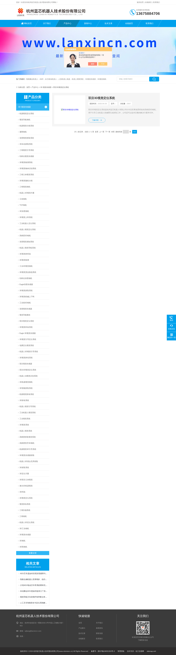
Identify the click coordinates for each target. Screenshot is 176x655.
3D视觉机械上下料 (27, 297)
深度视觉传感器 (26, 309)
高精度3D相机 (25, 236)
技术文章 (108, 23)
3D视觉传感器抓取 (27, 455)
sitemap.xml (151, 651)
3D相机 (22, 541)
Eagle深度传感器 (26, 284)
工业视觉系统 (25, 419)
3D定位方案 (24, 474)
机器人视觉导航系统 (28, 248)
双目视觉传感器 (26, 364)
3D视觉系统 (24, 425)
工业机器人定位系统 (28, 223)
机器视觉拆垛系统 (27, 394)
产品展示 (82, 628)
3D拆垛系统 (24, 400)
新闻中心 (88, 23)
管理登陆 (121, 651)
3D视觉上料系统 (26, 217)
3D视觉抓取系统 (26, 290)
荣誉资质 (99, 633)
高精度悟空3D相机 (27, 443)
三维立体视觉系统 (27, 175)
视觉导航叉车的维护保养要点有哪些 (34, 597)
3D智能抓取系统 (26, 388)
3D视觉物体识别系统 (28, 168)
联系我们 (156, 2)
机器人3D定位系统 (27, 522)
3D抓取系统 (24, 467)
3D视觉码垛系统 (26, 327)
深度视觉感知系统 (27, 242)
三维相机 (23, 516)
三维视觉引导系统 (27, 150)
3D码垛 (22, 492)
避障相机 (23, 132)
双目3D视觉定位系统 (28, 370)
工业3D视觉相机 (26, 266)
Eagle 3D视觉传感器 (28, 333)
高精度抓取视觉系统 (28, 437)
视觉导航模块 (25, 315)
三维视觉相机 (25, 187)
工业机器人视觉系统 (28, 412)
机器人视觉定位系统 (28, 229)
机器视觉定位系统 (27, 113)
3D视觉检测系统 (26, 162)
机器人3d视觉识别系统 (29, 376)
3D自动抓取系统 (26, 144)
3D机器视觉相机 (26, 382)
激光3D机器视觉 (26, 486)
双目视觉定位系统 (27, 321)
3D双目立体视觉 (26, 480)
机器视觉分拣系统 (27, 126)
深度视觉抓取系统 (27, 138)
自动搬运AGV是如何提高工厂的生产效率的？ (34, 591)
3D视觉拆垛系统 (26, 358)
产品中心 (67, 23)
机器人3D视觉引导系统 (29, 351)
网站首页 (28, 23)
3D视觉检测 (24, 260)
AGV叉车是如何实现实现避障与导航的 (34, 573)
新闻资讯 (99, 628)
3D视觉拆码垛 (25, 254)
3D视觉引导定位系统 (28, 339)
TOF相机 (23, 205)
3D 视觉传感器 (45, 87)
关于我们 (47, 23)
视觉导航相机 (25, 120)
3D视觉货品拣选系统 (28, 272)
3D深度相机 (24, 211)
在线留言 (148, 2)
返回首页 (140, 2)
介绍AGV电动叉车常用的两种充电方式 (34, 585)
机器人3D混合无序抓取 (29, 461)
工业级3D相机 (25, 303)
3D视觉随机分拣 (26, 181)
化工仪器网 (140, 651)
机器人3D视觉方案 (27, 193)
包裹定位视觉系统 (27, 345)
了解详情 (95, 120)
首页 (28, 87)
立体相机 (23, 199)
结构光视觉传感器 (27, 156)
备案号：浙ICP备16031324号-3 (103, 651)
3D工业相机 (24, 528)
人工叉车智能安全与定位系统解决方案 (34, 603)
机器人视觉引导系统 (28, 406)
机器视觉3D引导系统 (28, 449)
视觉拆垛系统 (25, 504)
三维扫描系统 (25, 510)
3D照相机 (23, 547)
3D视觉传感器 (25, 535)
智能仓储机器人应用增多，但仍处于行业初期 (34, 579)
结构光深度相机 (26, 278)
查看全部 (33, 553)
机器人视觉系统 (26, 431)
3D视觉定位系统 (26, 498)
